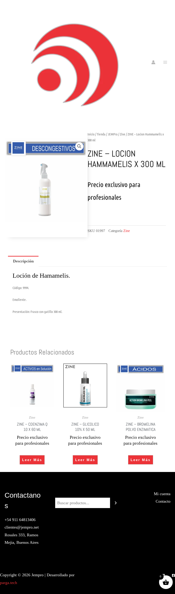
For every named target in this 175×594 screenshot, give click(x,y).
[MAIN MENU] (165, 62)
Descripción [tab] (23, 261)
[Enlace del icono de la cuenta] (153, 62)
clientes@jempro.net (22, 527)
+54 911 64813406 (20, 519)
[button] (79, 146)
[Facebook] (173, 575)
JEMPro (113, 134)
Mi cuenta (162, 494)
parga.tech (8, 582)
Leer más (32, 460)
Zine (122, 134)
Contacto (163, 501)
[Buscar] (115, 503)
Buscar (87, 494)
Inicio (91, 134)
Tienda (101, 134)
